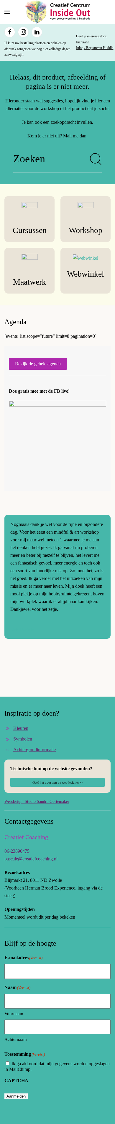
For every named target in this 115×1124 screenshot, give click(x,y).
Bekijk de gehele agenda (38, 363)
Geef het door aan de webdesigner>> (57, 782)
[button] (7, 12)
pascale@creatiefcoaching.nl (31, 858)
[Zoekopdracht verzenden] (96, 159)
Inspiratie (82, 42)
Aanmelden (16, 1096)
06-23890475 (16, 851)
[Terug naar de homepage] (57, 12)
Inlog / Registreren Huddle (94, 48)
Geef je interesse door (91, 36)
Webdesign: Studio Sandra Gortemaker (36, 801)
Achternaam (15, 1039)
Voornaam (13, 1013)
